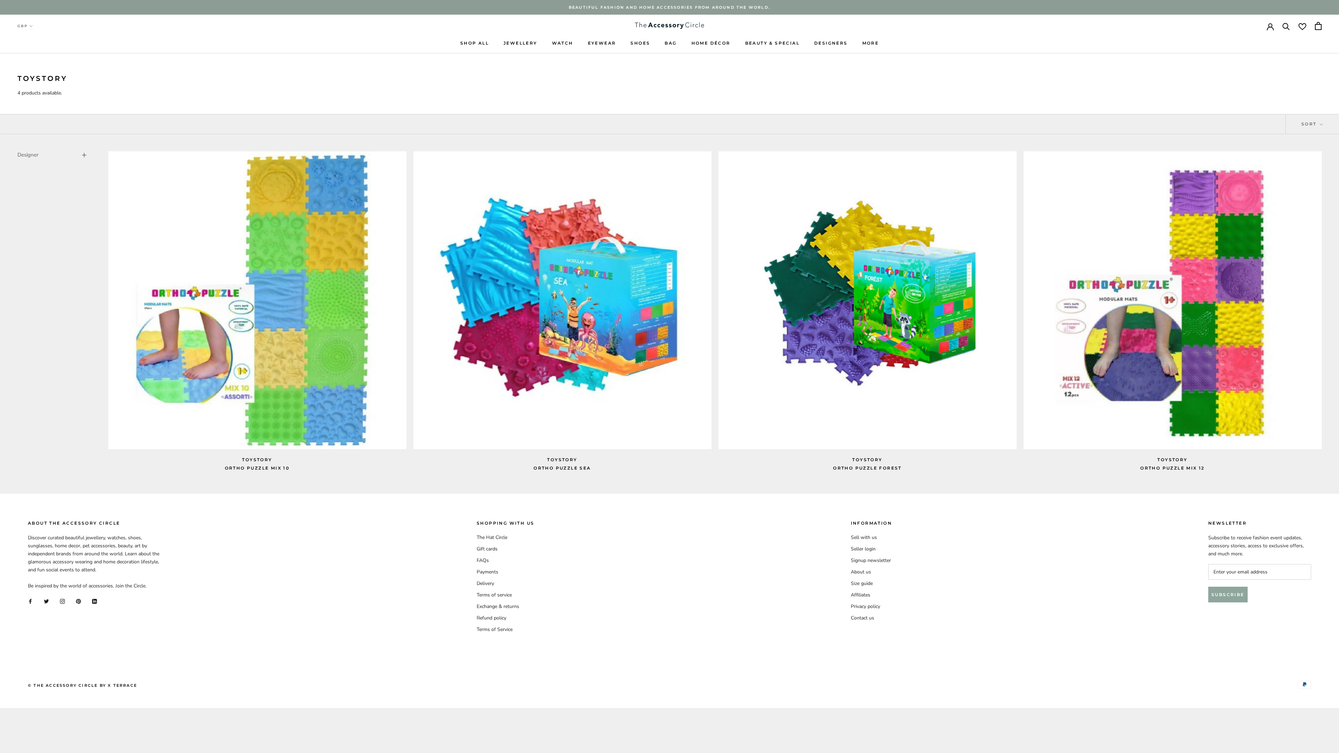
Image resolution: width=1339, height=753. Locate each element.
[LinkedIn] (94, 601)
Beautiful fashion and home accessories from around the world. (669, 7)
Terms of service (494, 595)
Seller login (863, 549)
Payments (487, 572)
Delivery (485, 583)
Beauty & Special (772, 43)
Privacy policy (865, 606)
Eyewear (602, 43)
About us (861, 572)
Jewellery (520, 43)
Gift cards (487, 549)
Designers (831, 43)
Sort (1309, 124)
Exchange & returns (498, 606)
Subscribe (1228, 594)
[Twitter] (46, 601)
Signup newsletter (871, 560)
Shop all (474, 43)
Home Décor (711, 43)
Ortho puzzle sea (562, 468)
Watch (562, 43)
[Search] (1286, 26)
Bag (670, 43)
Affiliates (860, 595)
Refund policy (491, 618)
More (870, 43)
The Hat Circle (492, 537)
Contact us (862, 618)
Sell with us (864, 537)
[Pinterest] (78, 601)
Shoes (640, 43)
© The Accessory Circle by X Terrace (82, 685)
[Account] (1270, 26)
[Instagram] (62, 601)
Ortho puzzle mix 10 (257, 468)
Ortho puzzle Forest (867, 468)
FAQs (483, 560)
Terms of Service (495, 629)
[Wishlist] (1302, 26)
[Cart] (1318, 26)
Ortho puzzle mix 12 (1172, 468)
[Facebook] (30, 601)
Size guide (862, 583)
